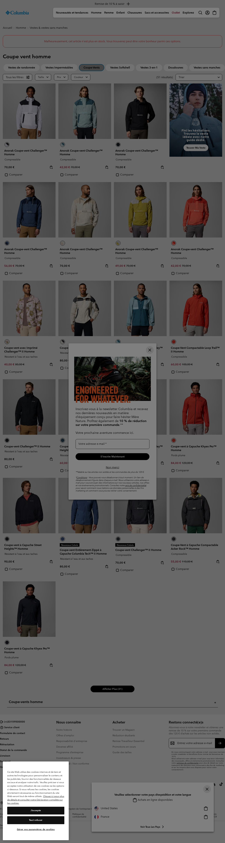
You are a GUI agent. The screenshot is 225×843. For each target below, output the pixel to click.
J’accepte (36, 810)
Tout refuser (36, 820)
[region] (36, 800)
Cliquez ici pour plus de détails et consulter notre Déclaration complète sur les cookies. (35, 800)
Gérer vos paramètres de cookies (36, 829)
